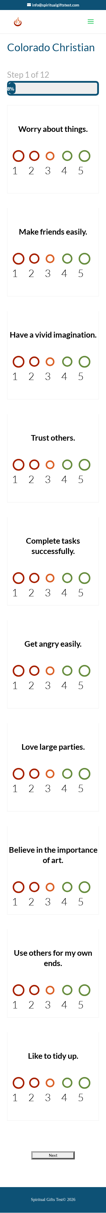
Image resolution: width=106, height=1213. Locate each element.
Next (53, 1155)
